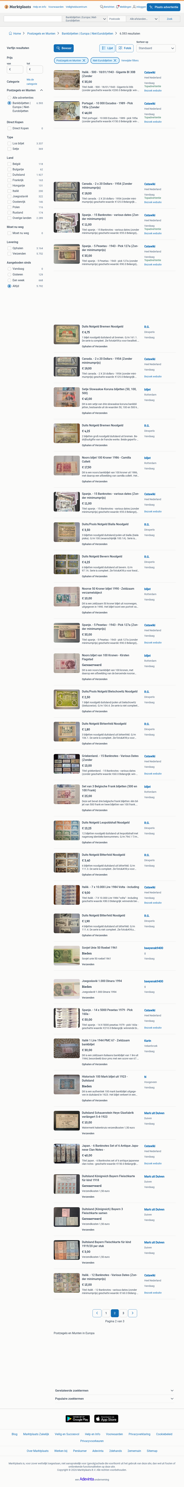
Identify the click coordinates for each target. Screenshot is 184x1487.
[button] (123, 7)
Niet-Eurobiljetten (102, 60)
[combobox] (33, 19)
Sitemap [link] (152, 1451)
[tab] (107, 48)
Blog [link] (14, 1434)
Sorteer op (142, 42)
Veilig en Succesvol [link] (67, 1434)
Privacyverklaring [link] (139, 1434)
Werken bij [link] (60, 1451)
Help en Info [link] (92, 1434)
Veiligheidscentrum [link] (76, 6)
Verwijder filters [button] (130, 60)
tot (28, 63)
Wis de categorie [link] (32, 81)
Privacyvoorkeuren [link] (92, 1441)
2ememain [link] (134, 1451)
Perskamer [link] (80, 1451)
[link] (17, 7)
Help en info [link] (39, 6)
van (9, 63)
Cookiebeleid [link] (164, 1434)
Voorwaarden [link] (56, 6)
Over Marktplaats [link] (38, 1451)
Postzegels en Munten (68, 60)
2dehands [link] (115, 1451)
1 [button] (106, 1313)
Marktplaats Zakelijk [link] (36, 1434)
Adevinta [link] (98, 1451)
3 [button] (123, 1313)
